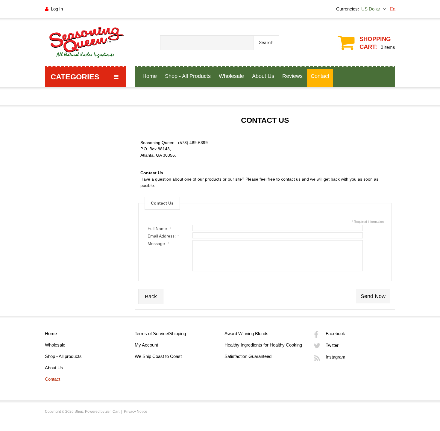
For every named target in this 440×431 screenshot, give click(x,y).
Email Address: (163, 236)
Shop (79, 411)
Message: (158, 243)
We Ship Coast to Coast (158, 356)
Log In (57, 8)
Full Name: (159, 228)
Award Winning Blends (246, 333)
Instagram (335, 356)
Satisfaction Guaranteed (247, 356)
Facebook (335, 333)
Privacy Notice (135, 411)
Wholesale (55, 344)
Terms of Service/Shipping (160, 333)
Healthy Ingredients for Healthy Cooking (263, 344)
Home (51, 333)
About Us (54, 367)
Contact (52, 379)
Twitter (332, 345)
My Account (146, 344)
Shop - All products (63, 356)
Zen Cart (112, 411)
